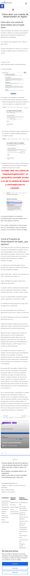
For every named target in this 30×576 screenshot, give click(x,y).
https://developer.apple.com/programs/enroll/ (13, 64)
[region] (15, 562)
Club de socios (23, 422)
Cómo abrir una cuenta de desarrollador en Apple (15, 15)
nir (23, 445)
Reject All (15, 572)
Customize (15, 568)
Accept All (15, 563)
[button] (2, 6)
